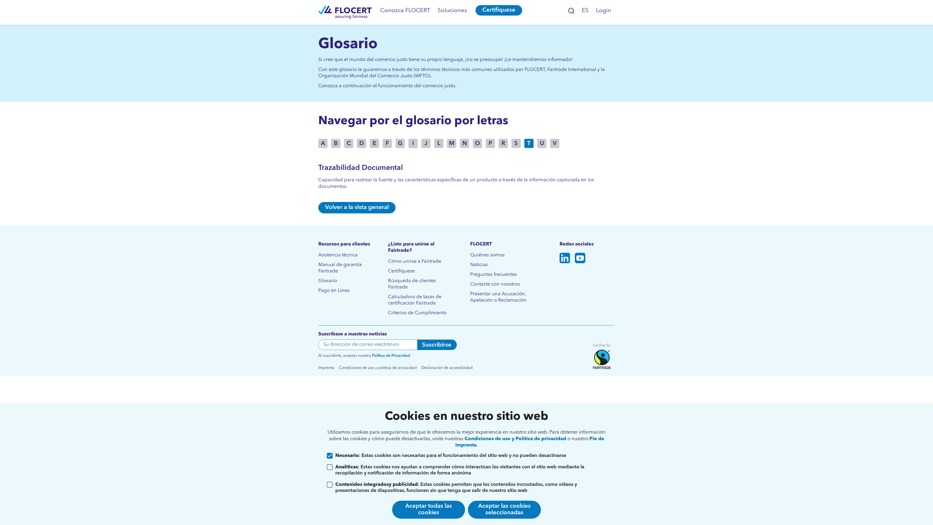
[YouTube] (580, 259)
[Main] (345, 12)
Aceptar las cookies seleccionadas (504, 509)
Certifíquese (498, 10)
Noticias (479, 264)
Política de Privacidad (391, 356)
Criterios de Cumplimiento (417, 313)
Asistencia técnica (338, 255)
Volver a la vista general (357, 207)
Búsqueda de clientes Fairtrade (412, 284)
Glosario (327, 281)
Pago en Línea (334, 290)
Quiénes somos (487, 255)
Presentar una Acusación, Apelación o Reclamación (498, 297)
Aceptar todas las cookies (428, 509)
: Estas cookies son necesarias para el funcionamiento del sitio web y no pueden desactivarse (450, 455)
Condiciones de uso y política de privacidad (378, 368)
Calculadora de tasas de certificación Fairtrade (414, 300)
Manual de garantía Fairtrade (340, 268)
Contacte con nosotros (495, 284)
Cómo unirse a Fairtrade (414, 261)
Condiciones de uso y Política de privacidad (515, 439)
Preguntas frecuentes (493, 274)
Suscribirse (436, 345)
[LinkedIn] (565, 259)
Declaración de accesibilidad (447, 368)
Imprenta (326, 368)
